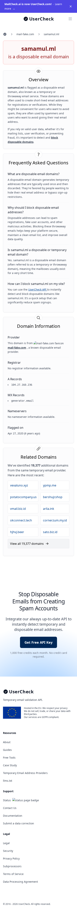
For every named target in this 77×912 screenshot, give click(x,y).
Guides (7, 750)
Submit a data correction (18, 823)
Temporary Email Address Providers (25, 773)
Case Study (10, 765)
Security (8, 851)
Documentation (12, 815)
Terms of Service (13, 874)
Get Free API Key (38, 642)
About (6, 742)
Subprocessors (12, 866)
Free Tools (9, 757)
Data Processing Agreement (20, 881)
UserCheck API (37, 289)
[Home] (5, 34)
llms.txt (7, 780)
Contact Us (9, 808)
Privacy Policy (11, 858)
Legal (6, 843)
